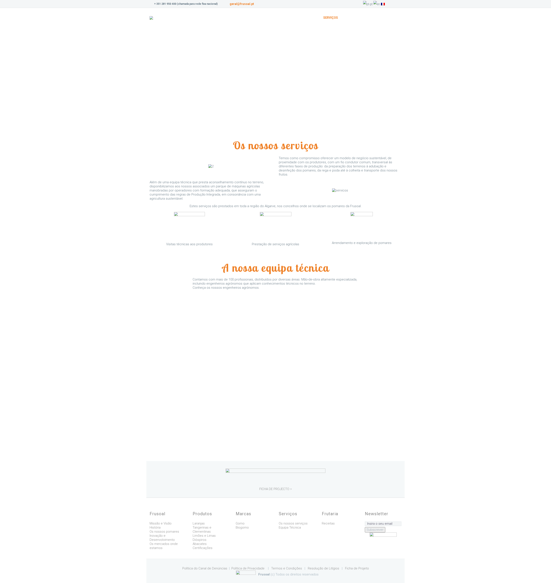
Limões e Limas (204, 536)
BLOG (371, 17)
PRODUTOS (287, 17)
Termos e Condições (286, 568)
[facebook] (399, 4)
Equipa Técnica (290, 527)
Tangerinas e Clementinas (202, 530)
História (155, 527)
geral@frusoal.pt (242, 4)
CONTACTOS (392, 17)
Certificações (202, 548)
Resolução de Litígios (324, 568)
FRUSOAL (264, 17)
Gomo (240, 523)
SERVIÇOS (330, 17)
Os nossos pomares (164, 532)
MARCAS (309, 17)
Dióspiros (199, 540)
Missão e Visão (161, 523)
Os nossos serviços (293, 523)
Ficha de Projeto (357, 568)
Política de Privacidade (248, 568)
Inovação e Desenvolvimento (162, 538)
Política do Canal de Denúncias (204, 568)
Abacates (200, 544)
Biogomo (242, 527)
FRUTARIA (352, 17)
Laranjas (199, 523)
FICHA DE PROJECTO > (275, 489)
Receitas (328, 523)
